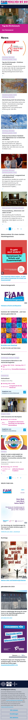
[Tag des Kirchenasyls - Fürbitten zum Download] (14, 75)
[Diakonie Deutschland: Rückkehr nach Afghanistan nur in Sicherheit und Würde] (14, 151)
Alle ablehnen (14, 717)
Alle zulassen (14, 710)
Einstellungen (14, 714)
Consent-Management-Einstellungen (14, 700)
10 (17, 229)
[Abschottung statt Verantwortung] (14, 111)
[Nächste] (21, 229)
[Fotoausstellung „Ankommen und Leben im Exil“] (14, 224)
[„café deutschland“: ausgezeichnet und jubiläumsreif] (14, 188)
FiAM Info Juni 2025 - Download (10, 532)
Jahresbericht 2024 (6, 618)
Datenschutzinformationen (7, 707)
